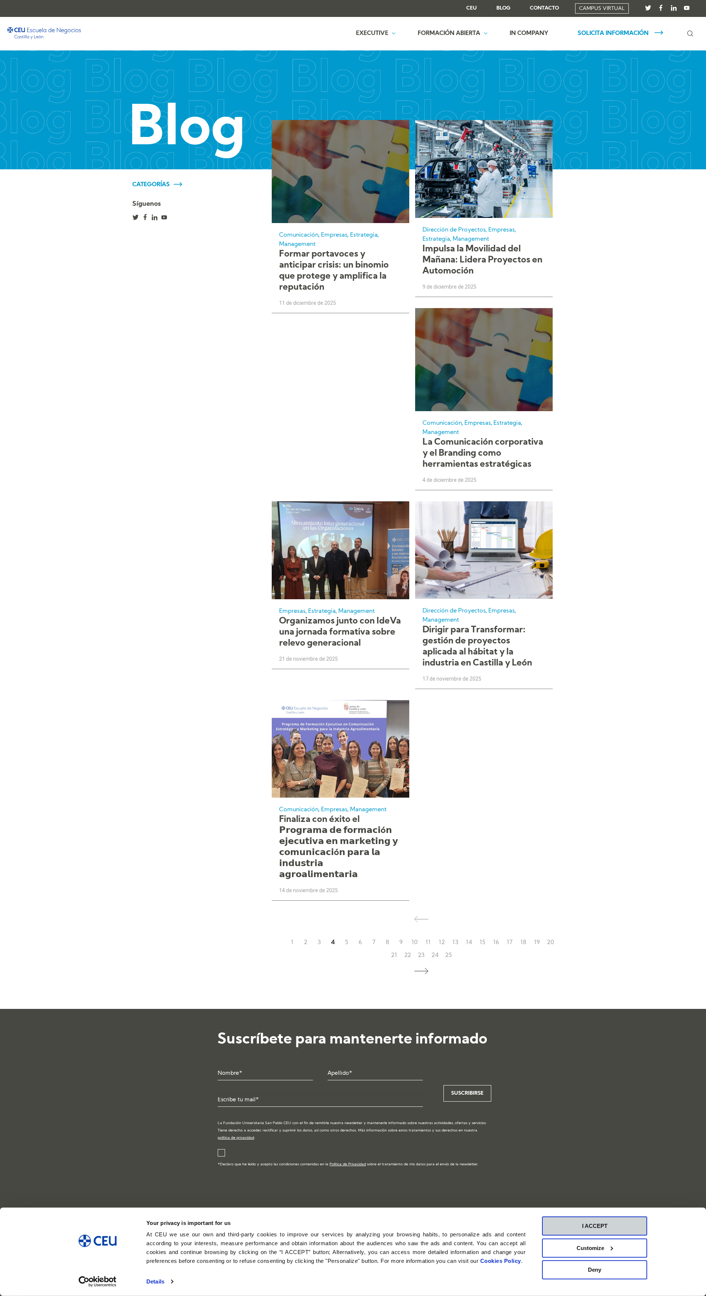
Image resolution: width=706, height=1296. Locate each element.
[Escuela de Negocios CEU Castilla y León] (44, 33)
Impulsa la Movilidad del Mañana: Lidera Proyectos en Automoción (482, 260)
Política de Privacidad (347, 1164)
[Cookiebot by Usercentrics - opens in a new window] (97, 1281)
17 (510, 943)
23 (421, 955)
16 (496, 943)
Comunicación (298, 235)
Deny (594, 1270)
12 (442, 943)
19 (537, 943)
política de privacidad (236, 1138)
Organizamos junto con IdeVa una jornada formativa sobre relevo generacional (340, 632)
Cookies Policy (500, 1261)
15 (482, 943)
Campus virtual (602, 8)
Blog (503, 8)
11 (428, 943)
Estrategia (364, 235)
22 (407, 955)
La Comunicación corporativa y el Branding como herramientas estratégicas (482, 453)
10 (414, 943)
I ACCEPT (594, 1226)
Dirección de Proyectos (454, 230)
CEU (471, 8)
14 (469, 943)
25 (448, 955)
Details (155, 1281)
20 (550, 943)
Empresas (334, 235)
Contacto (544, 8)
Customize (590, 1247)
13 (455, 943)
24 (435, 955)
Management (297, 244)
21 (394, 955)
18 (523, 943)
